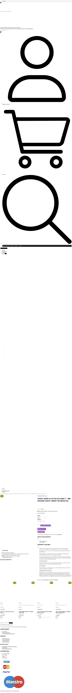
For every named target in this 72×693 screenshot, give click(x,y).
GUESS (56, 579)
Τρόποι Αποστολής (6, 641)
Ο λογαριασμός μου (6, 639)
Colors (39, 515)
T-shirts (14, 493)
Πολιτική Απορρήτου (6, 632)
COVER (20, 609)
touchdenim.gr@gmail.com (7, 648)
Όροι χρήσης (4, 631)
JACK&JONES (39, 609)
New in (20, 245)
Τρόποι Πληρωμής (5, 640)
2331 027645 (4, 647)
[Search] (0, 32)
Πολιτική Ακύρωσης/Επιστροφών (8, 633)
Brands (16, 245)
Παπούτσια (8, 245)
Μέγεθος (39, 519)
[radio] (39, 517)
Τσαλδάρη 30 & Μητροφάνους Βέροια (9, 646)
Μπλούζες (11, 493)
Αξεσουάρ (12, 245)
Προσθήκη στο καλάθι (45, 525)
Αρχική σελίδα (3, 493)
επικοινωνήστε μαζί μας (7, 557)
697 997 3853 (59, 534)
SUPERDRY (2, 609)
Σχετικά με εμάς (5, 638)
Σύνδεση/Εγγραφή (6, 490)
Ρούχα (4, 245)
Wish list (3, 491)
